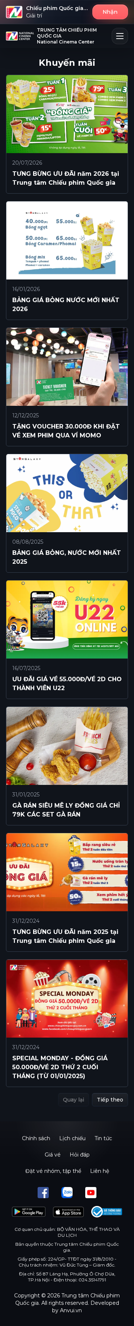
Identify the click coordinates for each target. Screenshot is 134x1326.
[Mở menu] (120, 36)
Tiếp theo (110, 1099)
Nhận (110, 12)
